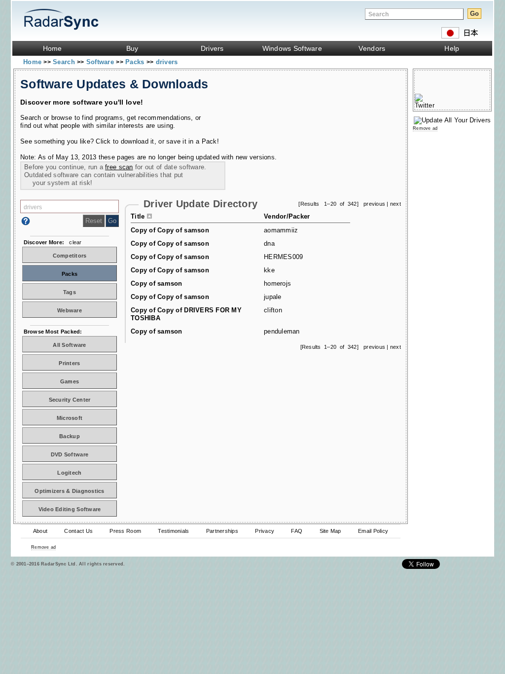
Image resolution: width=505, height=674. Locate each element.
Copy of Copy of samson (170, 230)
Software (101, 62)
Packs (135, 62)
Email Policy (373, 531)
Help (451, 48)
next (395, 204)
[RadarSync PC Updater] (452, 120)
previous (374, 204)
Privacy (264, 531)
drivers (167, 62)
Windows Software (292, 48)
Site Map (330, 531)
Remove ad (43, 547)
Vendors (372, 48)
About (40, 531)
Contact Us (78, 531)
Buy (132, 48)
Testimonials (173, 531)
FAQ (296, 531)
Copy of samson (156, 283)
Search (65, 62)
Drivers (212, 48)
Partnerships (222, 531)
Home (52, 48)
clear (75, 242)
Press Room (125, 531)
